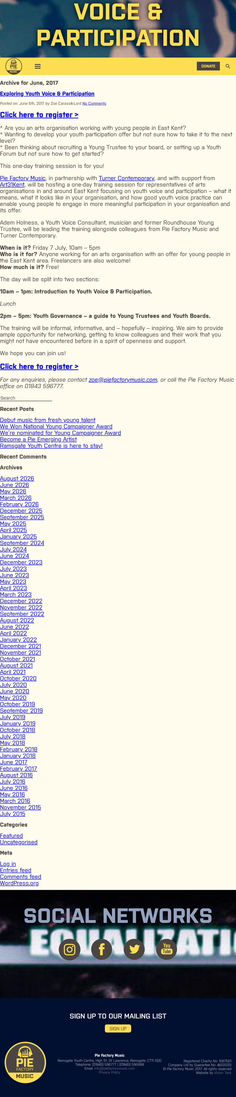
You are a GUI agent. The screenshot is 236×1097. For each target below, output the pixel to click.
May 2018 (12, 743)
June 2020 (14, 691)
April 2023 (13, 588)
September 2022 (22, 614)
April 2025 (13, 530)
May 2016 (12, 794)
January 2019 (17, 723)
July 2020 (13, 685)
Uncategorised (19, 842)
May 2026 (13, 491)
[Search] (224, 9)
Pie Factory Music (22, 178)
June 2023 (14, 575)
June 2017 (13, 762)
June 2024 (14, 556)
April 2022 (13, 633)
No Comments (94, 103)
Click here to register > (39, 114)
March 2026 (16, 497)
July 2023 (13, 568)
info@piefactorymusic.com (114, 1068)
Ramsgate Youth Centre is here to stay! (51, 445)
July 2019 (12, 717)
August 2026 (17, 478)
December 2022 (21, 601)
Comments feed (20, 876)
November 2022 (21, 607)
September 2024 (22, 543)
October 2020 (18, 678)
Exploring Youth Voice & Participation (47, 94)
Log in (8, 863)
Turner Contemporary (126, 178)
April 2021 (13, 672)
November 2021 (20, 652)
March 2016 (15, 801)
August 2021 (16, 665)
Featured (11, 835)
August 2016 (16, 775)
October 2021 (17, 659)
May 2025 (13, 523)
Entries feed (15, 870)
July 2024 (13, 549)
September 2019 (21, 710)
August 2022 (17, 620)
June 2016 (14, 788)
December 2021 (20, 646)
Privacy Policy (109, 1072)
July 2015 (12, 813)
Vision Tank (222, 1073)
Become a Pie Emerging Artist (38, 439)
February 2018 (19, 749)
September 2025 (22, 517)
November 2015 (20, 807)
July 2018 (13, 736)
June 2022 (14, 626)
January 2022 (18, 639)
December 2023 (21, 562)
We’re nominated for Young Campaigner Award (60, 433)
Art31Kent (12, 184)
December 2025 (21, 510)
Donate (208, 66)
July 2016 (12, 781)
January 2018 (18, 755)
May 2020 (13, 697)
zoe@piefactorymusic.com (123, 379)
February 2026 (19, 504)
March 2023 (16, 594)
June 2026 (14, 485)
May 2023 (13, 581)
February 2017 (18, 768)
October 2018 (17, 730)
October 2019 (17, 704)
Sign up (118, 1028)
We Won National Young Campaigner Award (56, 426)
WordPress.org (19, 883)
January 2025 (18, 536)
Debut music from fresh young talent (47, 420)
